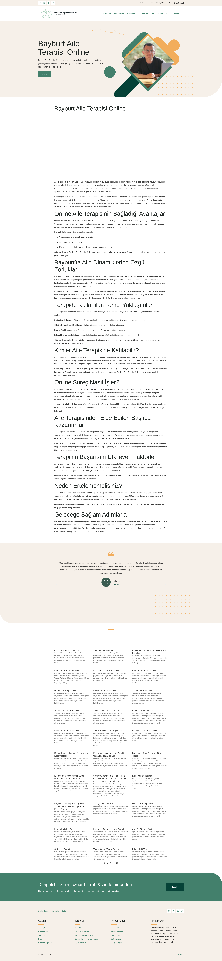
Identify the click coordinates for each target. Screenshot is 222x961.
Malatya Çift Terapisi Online (144, 731)
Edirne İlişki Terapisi (141, 849)
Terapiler (144, 13)
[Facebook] (44, 3)
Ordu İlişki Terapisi (62, 849)
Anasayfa (107, 13)
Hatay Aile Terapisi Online (66, 690)
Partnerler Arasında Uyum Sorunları (109, 829)
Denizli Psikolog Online (142, 803)
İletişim (176, 13)
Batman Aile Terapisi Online (145, 670)
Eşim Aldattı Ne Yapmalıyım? (68, 670)
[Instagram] (40, 3)
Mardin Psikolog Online (65, 829)
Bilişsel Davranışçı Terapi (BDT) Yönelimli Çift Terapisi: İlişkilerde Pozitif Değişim (69, 806)
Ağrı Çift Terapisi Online (143, 829)
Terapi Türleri (157, 13)
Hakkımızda (119, 13)
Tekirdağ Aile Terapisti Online (67, 711)
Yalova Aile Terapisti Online (144, 690)
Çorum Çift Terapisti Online (66, 650)
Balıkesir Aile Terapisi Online (67, 731)
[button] (57, 584)
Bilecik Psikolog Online (142, 711)
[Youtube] (48, 3)
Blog (168, 13)
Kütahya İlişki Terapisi (142, 776)
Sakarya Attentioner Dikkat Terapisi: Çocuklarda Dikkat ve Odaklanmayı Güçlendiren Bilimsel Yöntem (109, 778)
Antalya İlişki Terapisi (103, 803)
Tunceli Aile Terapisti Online (106, 711)
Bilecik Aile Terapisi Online (105, 690)
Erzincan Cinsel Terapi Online (107, 670)
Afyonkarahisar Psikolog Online (107, 731)
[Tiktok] (53, 3)
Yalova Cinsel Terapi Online (106, 849)
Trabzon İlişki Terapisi (103, 650)
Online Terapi (132, 13)
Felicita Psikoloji (50, 955)
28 (117, 863)
